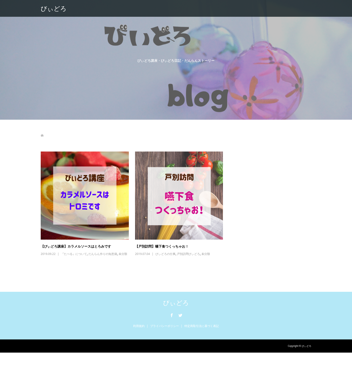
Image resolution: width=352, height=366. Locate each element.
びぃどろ (54, 8)
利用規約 (139, 326)
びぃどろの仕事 (165, 254)
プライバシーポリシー (164, 326)
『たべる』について (74, 254)
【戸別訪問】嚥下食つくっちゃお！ (162, 246)
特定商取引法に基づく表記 (201, 326)
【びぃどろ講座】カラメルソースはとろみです (76, 246)
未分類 (123, 254)
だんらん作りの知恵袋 (102, 254)
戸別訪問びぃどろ (188, 254)
